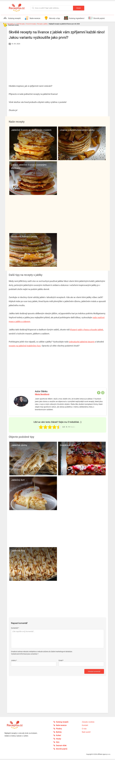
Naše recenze (35, 18)
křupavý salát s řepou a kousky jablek (86, 329)
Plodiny (59, 729)
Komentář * (15, 628)
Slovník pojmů (99, 18)
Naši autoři (86, 732)
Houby (58, 739)
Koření (58, 735)
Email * (61, 660)
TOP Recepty (20, 24)
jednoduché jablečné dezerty (82, 342)
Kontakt (85, 725)
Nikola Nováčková (42, 394)
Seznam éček (13, 25)
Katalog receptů (14, 18)
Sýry (57, 742)
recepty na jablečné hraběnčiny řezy (25, 346)
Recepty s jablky (42, 24)
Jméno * (14, 660)
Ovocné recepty (31, 24)
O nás (84, 729)
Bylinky (59, 732)
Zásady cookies (88, 722)
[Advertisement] (57, 62)
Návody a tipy (54, 18)
